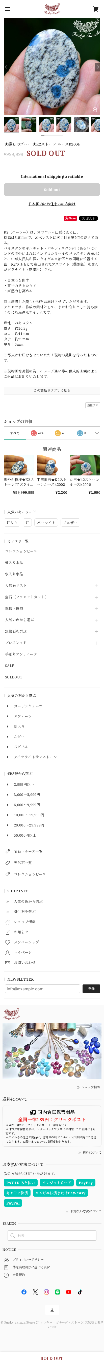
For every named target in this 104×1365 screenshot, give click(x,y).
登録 (91, 988)
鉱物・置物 (14, 608)
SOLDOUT (13, 677)
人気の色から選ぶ (19, 620)
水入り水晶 (14, 574)
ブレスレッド (16, 643)
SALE (9, 666)
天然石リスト (16, 586)
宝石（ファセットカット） (26, 597)
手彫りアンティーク (21, 654)
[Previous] (6, 67)
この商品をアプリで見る (52, 390)
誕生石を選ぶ (16, 631)
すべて (15, 433)
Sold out (52, 189)
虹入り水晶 (14, 563)
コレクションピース (21, 551)
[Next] (97, 67)
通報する (92, 405)
